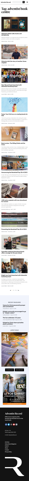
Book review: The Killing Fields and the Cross (13, 143)
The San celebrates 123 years (12, 317)
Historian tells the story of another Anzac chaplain (13, 61)
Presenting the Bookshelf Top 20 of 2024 (14, 229)
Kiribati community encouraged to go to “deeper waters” (14, 312)
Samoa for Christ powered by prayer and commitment (14, 305)
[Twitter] (9, 424)
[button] (27, 2)
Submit (7, 446)
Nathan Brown (4, 41)
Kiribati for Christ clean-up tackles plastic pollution (13, 323)
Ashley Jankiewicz (6, 314)
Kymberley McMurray (5, 209)
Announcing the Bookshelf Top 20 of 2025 (14, 172)
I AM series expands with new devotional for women (14, 200)
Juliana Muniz (5, 326)
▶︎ (18, 290)
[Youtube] (14, 424)
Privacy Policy (8, 451)
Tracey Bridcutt (6, 308)
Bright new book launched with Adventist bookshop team (14, 275)
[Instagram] (11, 424)
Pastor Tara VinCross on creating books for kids (14, 114)
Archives (7, 442)
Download (9, 370)
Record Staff (12, 319)
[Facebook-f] (6, 424)
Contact (7, 450)
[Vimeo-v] (16, 424)
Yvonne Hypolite (6, 319)
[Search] (24, 2)
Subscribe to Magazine (10, 444)
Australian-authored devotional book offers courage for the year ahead (12, 252)
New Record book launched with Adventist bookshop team (11, 85)
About (6, 448)
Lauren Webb (4, 94)
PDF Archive (19, 370)
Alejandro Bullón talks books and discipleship (11, 34)
